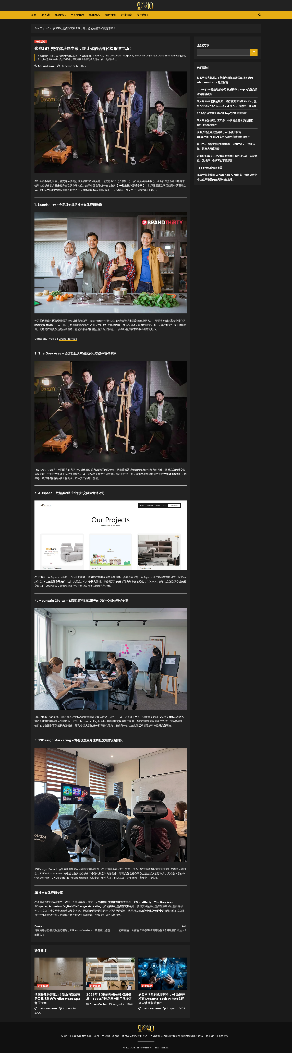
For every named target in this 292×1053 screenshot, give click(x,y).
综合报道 (110, 15)
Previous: (72, 930)
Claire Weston (47, 1008)
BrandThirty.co (68, 338)
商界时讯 (60, 15)
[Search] (254, 52)
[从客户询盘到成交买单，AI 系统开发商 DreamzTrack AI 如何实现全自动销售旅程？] (162, 974)
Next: (153, 928)
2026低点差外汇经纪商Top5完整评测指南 (222, 113)
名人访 (46, 15)
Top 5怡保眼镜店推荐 (209, 167)
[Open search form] (259, 14)
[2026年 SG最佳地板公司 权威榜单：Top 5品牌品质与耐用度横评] (110, 974)
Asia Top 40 (41, 28)
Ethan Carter (98, 1004)
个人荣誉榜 (77, 15)
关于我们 (142, 15)
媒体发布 (94, 15)
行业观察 (126, 15)
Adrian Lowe (46, 66)
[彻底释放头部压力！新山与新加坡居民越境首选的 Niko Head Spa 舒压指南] (58, 974)
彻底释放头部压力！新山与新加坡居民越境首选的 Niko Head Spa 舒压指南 (57, 999)
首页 (33, 15)
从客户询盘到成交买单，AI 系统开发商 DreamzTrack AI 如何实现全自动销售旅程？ (161, 999)
